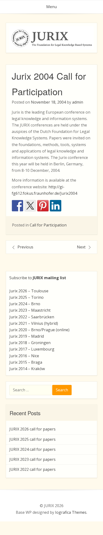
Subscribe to (37, 277)
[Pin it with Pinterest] (43, 205)
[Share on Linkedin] (55, 205)
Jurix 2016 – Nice (24, 355)
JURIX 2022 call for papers (32, 469)
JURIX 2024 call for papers (32, 449)
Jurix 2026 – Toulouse (28, 291)
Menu (51, 6)
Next (81, 247)
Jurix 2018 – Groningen (30, 342)
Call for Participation (48, 225)
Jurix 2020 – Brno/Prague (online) (39, 329)
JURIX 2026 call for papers (32, 429)
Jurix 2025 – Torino (26, 297)
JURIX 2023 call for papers (32, 459)
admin (77, 102)
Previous (25, 247)
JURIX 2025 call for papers (32, 439)
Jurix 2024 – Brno (24, 303)
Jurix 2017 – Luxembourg (31, 349)
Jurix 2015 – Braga (25, 362)
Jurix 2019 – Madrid (26, 336)
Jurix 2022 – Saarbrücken (31, 317)
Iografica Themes (70, 512)
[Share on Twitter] (30, 205)
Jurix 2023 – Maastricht (30, 310)
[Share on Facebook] (17, 205)
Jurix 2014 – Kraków (27, 368)
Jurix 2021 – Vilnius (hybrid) (33, 323)
